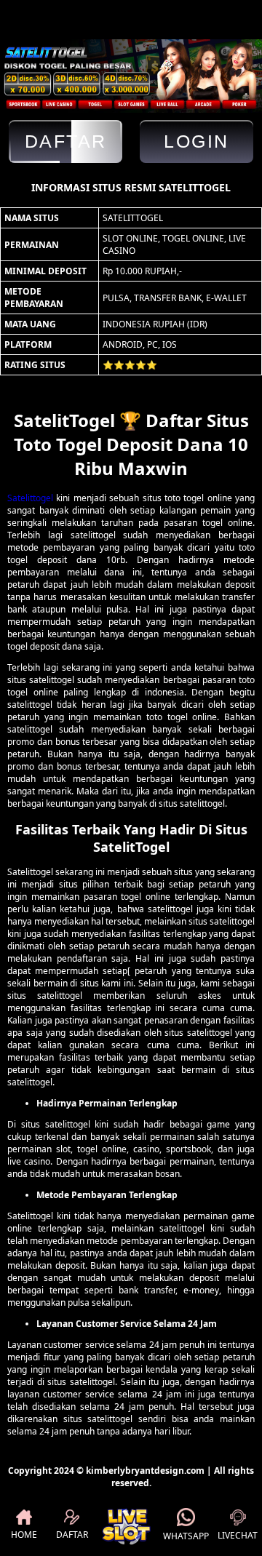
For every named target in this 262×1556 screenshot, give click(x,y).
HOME (24, 1534)
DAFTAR (72, 1534)
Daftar (66, 141)
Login (196, 141)
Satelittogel (30, 498)
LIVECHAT (238, 1535)
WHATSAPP (186, 1536)
